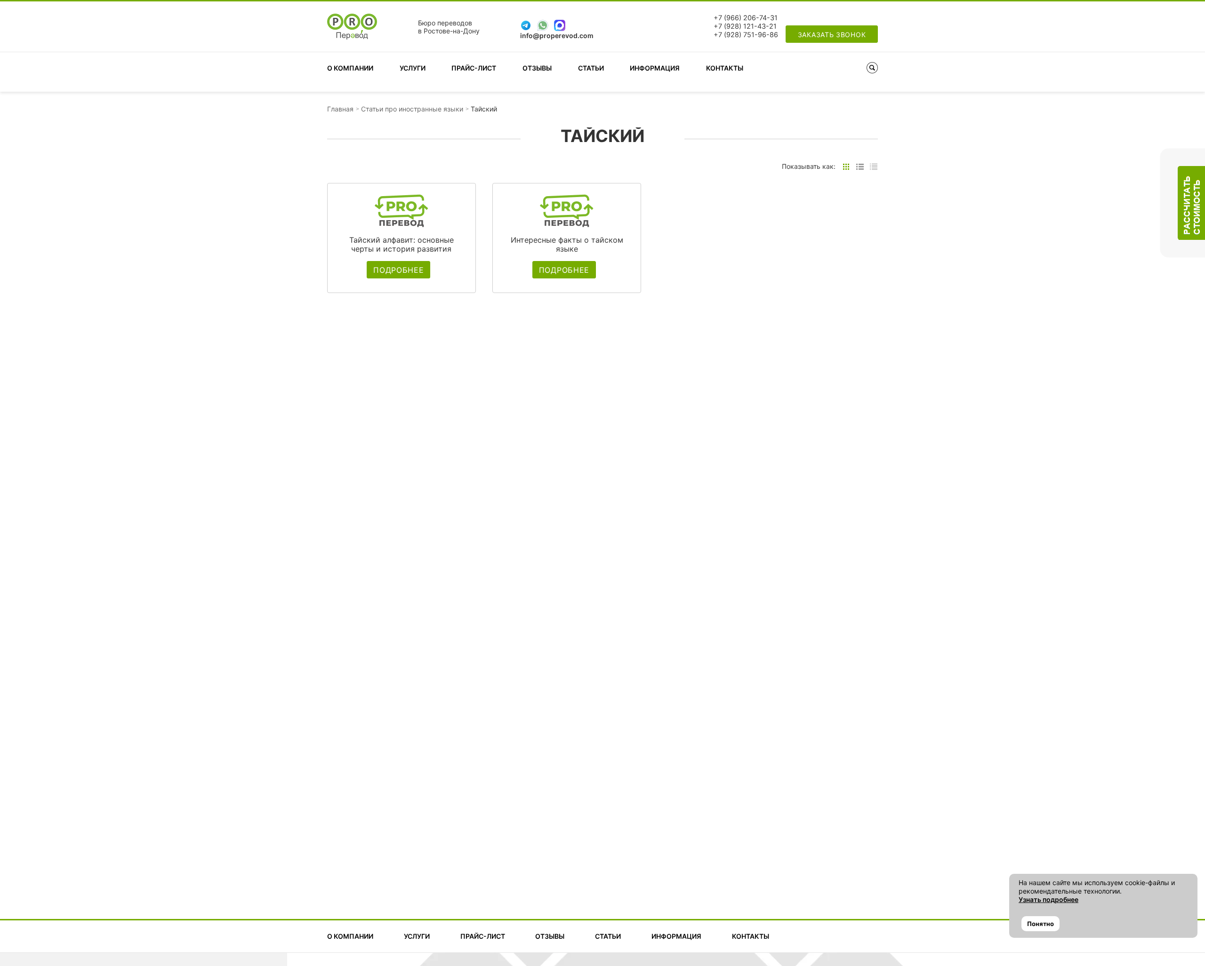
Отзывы (537, 68)
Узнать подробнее (1048, 899)
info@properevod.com (557, 36)
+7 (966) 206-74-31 (746, 18)
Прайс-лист (473, 68)
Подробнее (398, 270)
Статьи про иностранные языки (412, 109)
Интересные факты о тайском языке (567, 244)
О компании (350, 68)
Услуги (413, 68)
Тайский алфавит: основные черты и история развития (401, 244)
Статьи (591, 68)
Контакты (724, 68)
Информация (655, 68)
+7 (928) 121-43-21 (745, 26)
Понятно (1040, 923)
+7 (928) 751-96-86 (746, 35)
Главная (340, 109)
